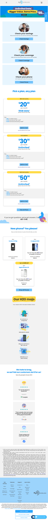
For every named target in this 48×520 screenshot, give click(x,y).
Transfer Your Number (20, 493)
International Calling (12, 491)
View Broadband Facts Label (24, 130)
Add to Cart (24, 128)
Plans (5, 486)
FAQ (20, 487)
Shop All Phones (24, 290)
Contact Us (19, 485)
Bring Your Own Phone (4, 491)
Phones (4, 488)
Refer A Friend (12, 485)
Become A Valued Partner (27, 489)
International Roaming (12, 495)
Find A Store (19, 489)
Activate (5, 494)
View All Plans (24, 210)
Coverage (12, 488)
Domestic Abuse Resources (20, 502)
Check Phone (24, 82)
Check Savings (24, 39)
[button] (40, 517)
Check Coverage (24, 60)
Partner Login (27, 493)
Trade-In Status (20, 497)
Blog (27, 485)
